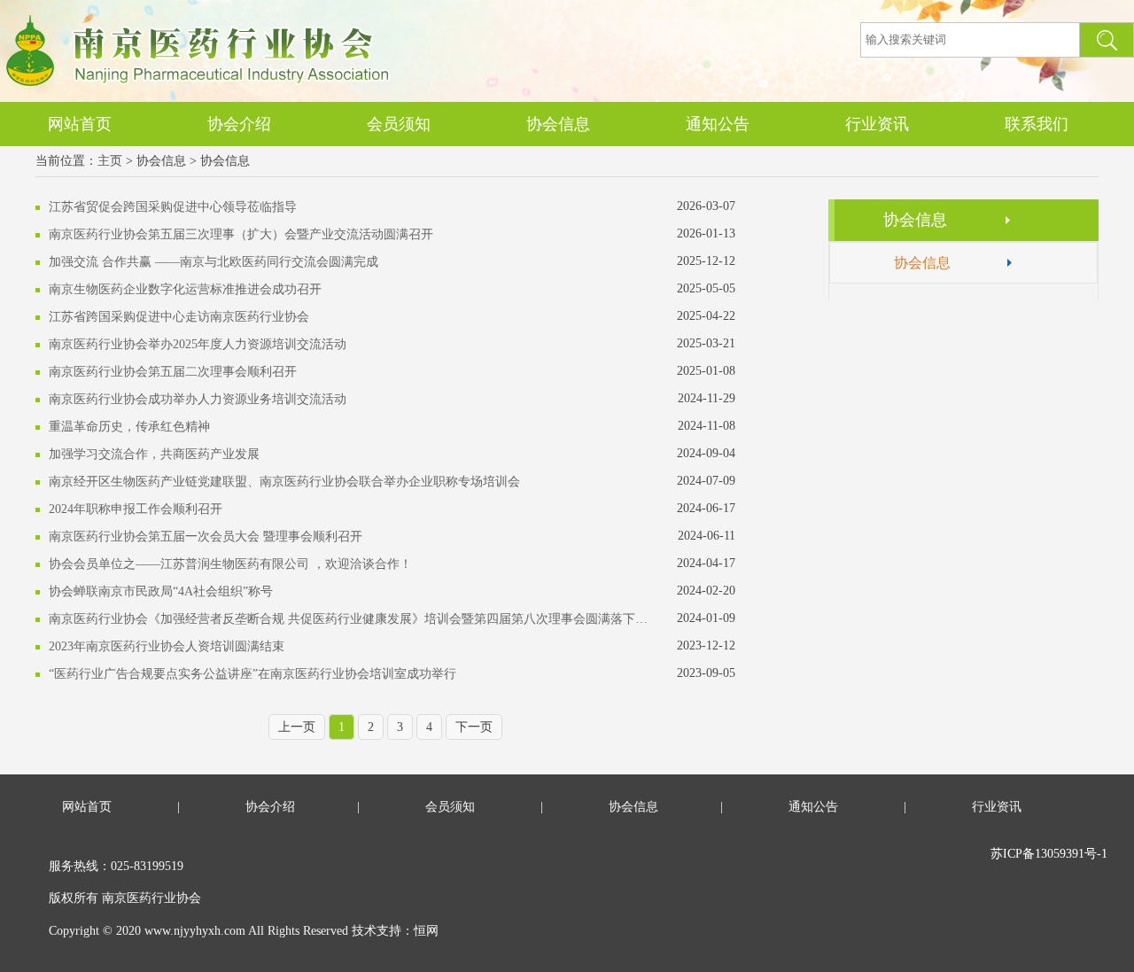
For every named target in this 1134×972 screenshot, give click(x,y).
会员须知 (399, 124)
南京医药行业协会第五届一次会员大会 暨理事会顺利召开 (205, 536)
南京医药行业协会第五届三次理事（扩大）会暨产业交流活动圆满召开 (241, 234)
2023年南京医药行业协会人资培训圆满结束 (166, 646)
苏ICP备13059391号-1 (1048, 853)
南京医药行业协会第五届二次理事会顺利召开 (173, 371)
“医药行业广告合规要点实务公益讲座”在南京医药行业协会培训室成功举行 (252, 673)
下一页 (474, 727)
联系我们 (1036, 124)
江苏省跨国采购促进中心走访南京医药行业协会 (179, 316)
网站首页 (80, 124)
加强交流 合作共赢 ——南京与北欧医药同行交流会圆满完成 (213, 261)
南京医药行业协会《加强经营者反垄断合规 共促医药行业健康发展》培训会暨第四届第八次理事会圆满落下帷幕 (351, 619)
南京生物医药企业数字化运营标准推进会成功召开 (185, 289)
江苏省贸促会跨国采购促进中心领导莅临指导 (173, 207)
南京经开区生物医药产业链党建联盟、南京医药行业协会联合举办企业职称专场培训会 (284, 481)
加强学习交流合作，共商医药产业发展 (154, 454)
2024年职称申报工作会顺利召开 (135, 509)
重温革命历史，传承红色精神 (129, 426)
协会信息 (558, 124)
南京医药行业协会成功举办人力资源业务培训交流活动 (197, 399)
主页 (109, 160)
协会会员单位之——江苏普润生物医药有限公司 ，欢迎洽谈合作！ (230, 564)
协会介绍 (239, 124)
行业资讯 (877, 124)
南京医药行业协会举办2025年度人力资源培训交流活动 (197, 344)
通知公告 (718, 124)
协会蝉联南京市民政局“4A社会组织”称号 (161, 591)
